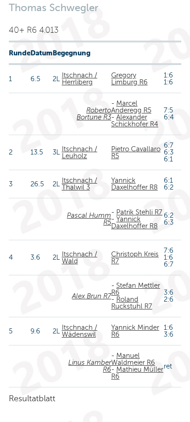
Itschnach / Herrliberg (79, 78)
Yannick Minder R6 (135, 331)
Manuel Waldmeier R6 (133, 359)
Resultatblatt (32, 398)
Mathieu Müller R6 (137, 373)
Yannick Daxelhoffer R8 (134, 184)
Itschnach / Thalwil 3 (79, 184)
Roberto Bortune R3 (94, 114)
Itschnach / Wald (79, 257)
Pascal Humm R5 (89, 219)
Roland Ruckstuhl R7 (131, 303)
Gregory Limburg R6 (129, 78)
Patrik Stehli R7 (139, 212)
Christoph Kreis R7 (135, 257)
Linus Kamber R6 (89, 366)
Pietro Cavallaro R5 (135, 152)
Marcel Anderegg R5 (131, 107)
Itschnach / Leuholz (79, 152)
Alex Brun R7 (91, 296)
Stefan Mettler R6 (135, 289)
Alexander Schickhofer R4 (134, 120)
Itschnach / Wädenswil (79, 331)
